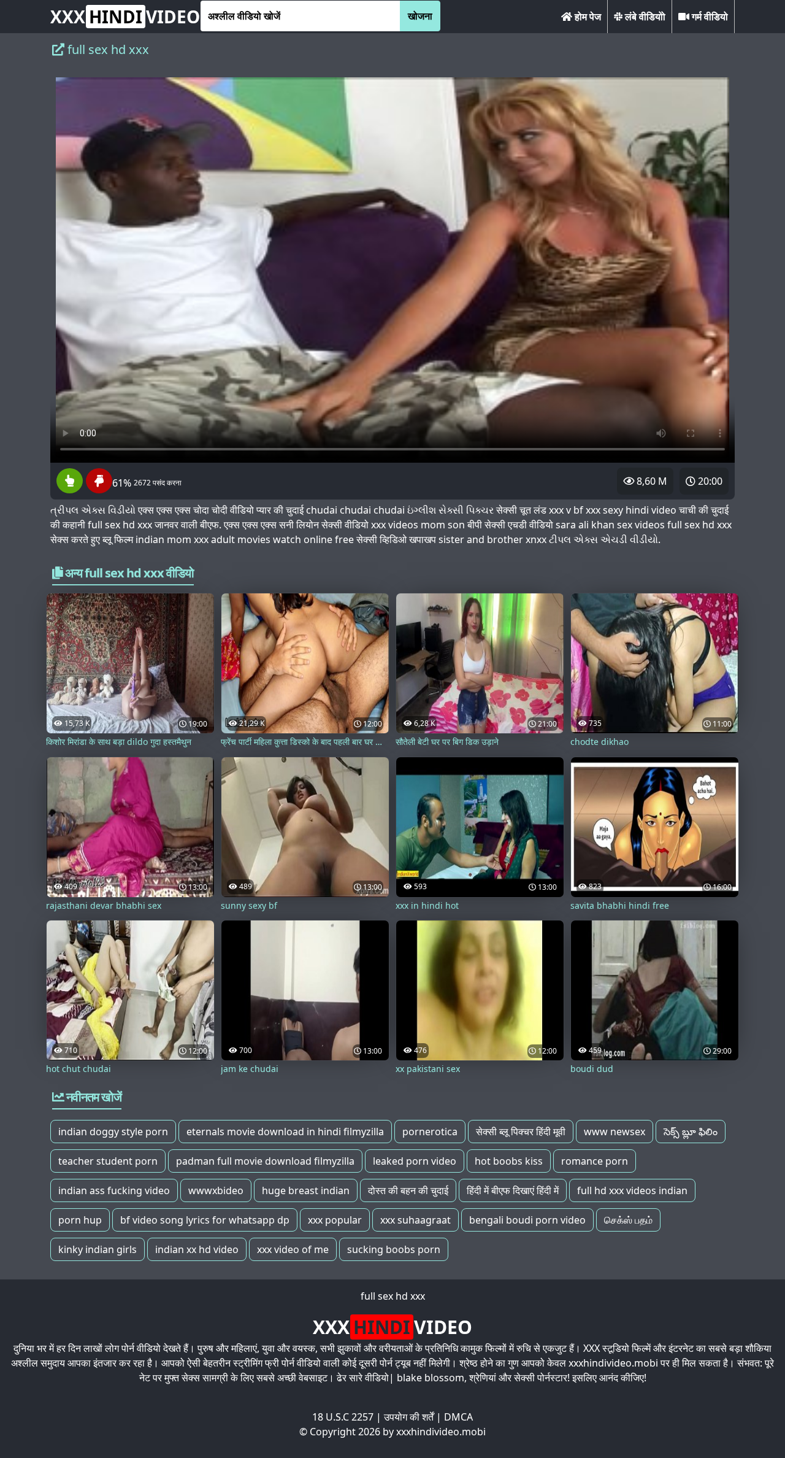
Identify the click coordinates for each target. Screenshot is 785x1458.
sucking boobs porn (393, 1249)
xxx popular (335, 1220)
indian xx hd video (197, 1249)
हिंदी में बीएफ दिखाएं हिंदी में (513, 1190)
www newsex (614, 1131)
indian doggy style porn (113, 1131)
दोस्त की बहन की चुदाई (408, 1190)
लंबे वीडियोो (643, 16)
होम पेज (586, 16)
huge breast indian (306, 1190)
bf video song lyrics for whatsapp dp (204, 1220)
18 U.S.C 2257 (342, 1417)
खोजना (420, 16)
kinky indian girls (97, 1249)
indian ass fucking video (114, 1190)
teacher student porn (108, 1161)
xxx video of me (293, 1249)
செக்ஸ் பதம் (628, 1220)
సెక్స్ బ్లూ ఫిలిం (691, 1131)
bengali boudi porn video (527, 1220)
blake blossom (430, 1377)
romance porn (594, 1161)
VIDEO (125, 16)
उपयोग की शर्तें (409, 1417)
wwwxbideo (215, 1190)
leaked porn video (414, 1161)
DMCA (458, 1417)
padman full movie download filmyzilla (265, 1161)
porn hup (80, 1220)
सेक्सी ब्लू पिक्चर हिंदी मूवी (520, 1131)
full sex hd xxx (393, 1296)
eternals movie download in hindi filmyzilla (285, 1131)
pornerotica (430, 1131)
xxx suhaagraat (415, 1220)
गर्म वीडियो (708, 16)
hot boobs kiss (509, 1161)
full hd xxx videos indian (632, 1190)
